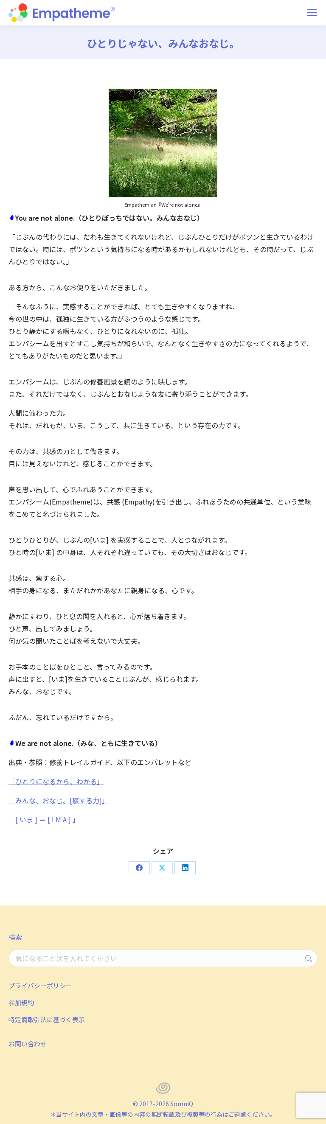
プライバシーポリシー (40, 985)
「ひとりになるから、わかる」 (56, 781)
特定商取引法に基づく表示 (46, 1019)
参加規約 (21, 1002)
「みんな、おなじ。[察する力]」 (58, 800)
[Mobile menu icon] (312, 12)
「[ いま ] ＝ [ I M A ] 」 (43, 819)
